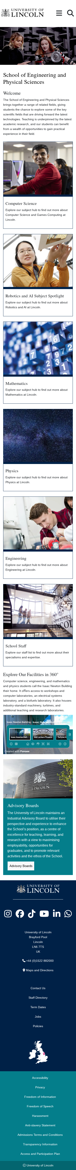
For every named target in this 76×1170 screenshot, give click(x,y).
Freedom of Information (40, 1096)
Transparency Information (40, 1144)
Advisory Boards (21, 866)
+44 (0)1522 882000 (40, 960)
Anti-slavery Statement (40, 1125)
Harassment (40, 1115)
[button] (59, 13)
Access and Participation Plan (40, 1153)
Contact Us (38, 988)
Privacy (40, 1087)
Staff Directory (38, 997)
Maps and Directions (39, 970)
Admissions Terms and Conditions (40, 1134)
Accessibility (40, 1077)
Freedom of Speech (40, 1106)
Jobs (38, 1016)
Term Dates (38, 1007)
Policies (38, 1026)
